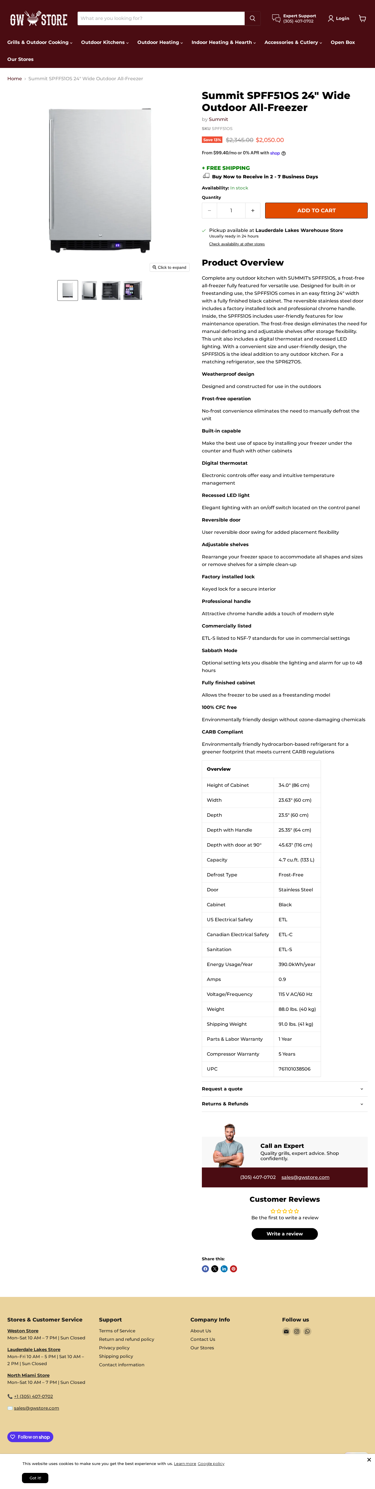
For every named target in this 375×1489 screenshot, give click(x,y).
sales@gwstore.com (306, 1177)
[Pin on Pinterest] (233, 1268)
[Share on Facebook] (205, 1268)
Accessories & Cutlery (292, 42)
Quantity (211, 197)
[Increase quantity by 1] (253, 211)
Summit (218, 119)
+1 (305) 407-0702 (33, 1396)
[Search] (252, 18)
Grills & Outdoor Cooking (38, 42)
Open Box (343, 42)
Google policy (211, 1463)
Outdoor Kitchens (103, 42)
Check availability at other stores (237, 244)
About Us (200, 1331)
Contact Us (202, 1339)
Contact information (121, 1364)
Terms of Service (117, 1331)
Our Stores (20, 59)
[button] (68, 290)
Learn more (185, 1463)
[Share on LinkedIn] (224, 1268)
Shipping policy (116, 1356)
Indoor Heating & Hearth (222, 42)
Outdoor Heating (158, 42)
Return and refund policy (126, 1339)
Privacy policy (114, 1347)
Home (14, 78)
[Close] (369, 1460)
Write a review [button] (285, 1234)
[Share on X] (214, 1268)
